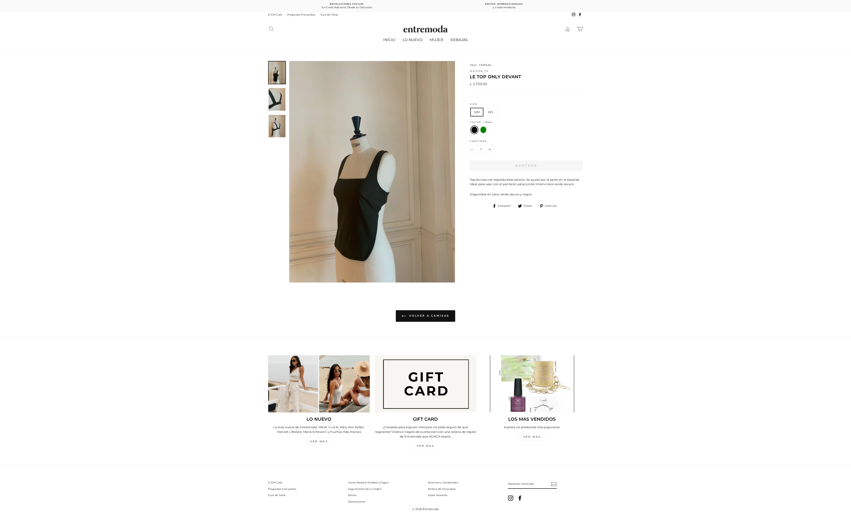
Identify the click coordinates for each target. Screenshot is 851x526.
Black (474, 130)
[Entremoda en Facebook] (520, 498)
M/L (491, 112)
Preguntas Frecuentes (301, 14)
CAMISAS (485, 65)
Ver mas (319, 441)
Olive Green (483, 130)
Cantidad (478, 141)
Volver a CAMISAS (428, 315)
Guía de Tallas (329, 14)
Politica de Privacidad (441, 489)
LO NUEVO (413, 40)
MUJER (436, 40)
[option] (347, 6)
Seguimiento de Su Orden (364, 489)
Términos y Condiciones (443, 482)
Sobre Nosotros (437, 495)
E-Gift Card (275, 14)
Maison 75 (479, 71)
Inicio (473, 65)
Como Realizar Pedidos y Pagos (368, 482)
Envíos (352, 495)
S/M (477, 112)
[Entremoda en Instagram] (510, 498)
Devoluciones (356, 501)
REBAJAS (459, 40)
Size (474, 104)
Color (481, 122)
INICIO (389, 40)
